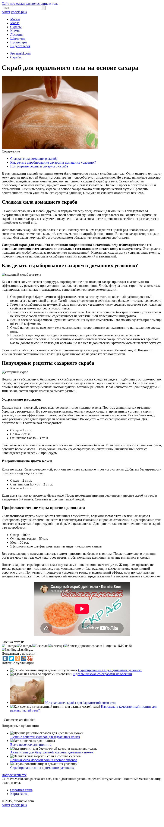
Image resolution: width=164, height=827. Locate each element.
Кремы (15, 31)
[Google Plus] (29, 658)
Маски (15, 19)
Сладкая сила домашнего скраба (33, 158)
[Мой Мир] (23, 658)
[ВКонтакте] (5, 658)
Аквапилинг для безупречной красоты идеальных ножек (51, 752)
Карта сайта (19, 794)
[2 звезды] (24, 646)
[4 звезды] (56, 646)
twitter (6, 12)
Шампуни (17, 38)
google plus (19, 12)
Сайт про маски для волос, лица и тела (30, 3)
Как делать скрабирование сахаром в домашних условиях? (53, 162)
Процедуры (18, 42)
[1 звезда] (9, 646)
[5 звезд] (71, 646)
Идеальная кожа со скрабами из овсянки (102, 674)
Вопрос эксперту (14, 775)
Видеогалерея (20, 46)
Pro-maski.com (20, 53)
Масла (14, 23)
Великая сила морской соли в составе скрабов (43, 760)
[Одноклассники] (17, 658)
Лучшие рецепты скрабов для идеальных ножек (45, 737)
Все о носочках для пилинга (30, 744)
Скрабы (16, 27)
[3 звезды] (40, 646)
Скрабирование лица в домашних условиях (110, 670)
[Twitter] (11, 658)
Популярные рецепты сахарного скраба (39, 166)
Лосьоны (16, 34)
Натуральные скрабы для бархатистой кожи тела (80, 702)
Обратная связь (21, 790)
